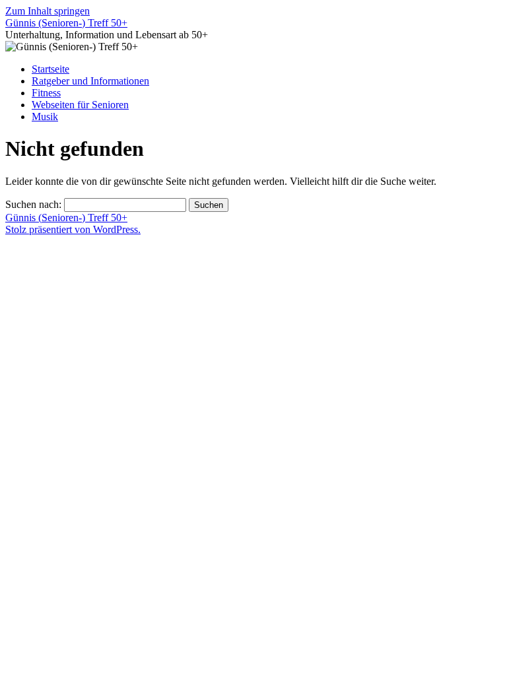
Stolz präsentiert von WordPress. (73, 229)
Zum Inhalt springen (47, 11)
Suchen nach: (33, 204)
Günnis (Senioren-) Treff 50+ (66, 22)
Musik (45, 116)
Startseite (50, 69)
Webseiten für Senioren (80, 104)
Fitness (46, 92)
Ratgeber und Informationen (90, 80)
